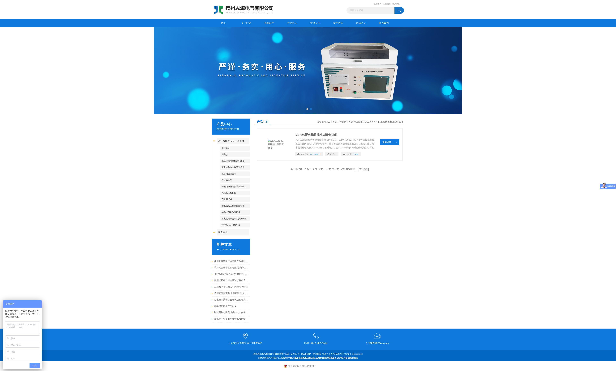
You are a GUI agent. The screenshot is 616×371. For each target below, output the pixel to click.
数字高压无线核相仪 (231, 225)
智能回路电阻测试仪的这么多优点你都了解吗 (231, 312)
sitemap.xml (357, 354)
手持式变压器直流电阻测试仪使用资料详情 (231, 267)
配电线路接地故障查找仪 (233, 167)
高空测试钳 (227, 199)
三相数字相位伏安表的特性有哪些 (231, 287)
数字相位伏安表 (229, 174)
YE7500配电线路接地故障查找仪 (316, 134)
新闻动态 (269, 23)
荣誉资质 (338, 23)
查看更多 (223, 232)
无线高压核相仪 (229, 193)
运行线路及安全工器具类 (231, 141)
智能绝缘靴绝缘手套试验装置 (235, 186)
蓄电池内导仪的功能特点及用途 (230, 319)
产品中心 (292, 23)
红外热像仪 (227, 180)
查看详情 (386, 142)
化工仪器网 (306, 354)
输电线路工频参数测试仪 (233, 206)
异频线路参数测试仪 (231, 212)
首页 (223, 23)
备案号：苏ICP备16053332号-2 (336, 354)
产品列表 (343, 122)
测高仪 (225, 154)
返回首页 (377, 4)
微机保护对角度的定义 (225, 306)
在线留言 (387, 4)
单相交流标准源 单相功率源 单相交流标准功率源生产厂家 (231, 293)
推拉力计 (226, 148)
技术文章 (315, 23)
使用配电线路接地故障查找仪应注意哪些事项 (231, 261)
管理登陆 (317, 354)
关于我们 (246, 23)
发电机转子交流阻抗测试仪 (234, 218)
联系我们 (396, 4)
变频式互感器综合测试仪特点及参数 (231, 280)
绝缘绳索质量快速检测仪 (233, 161)
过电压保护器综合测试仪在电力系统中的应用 (231, 299)
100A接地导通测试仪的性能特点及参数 (231, 274)
